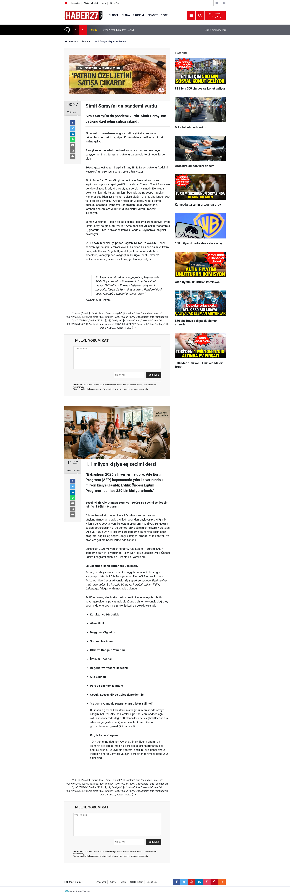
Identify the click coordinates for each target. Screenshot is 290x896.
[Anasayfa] (66, 3)
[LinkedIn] (72, 134)
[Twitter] (72, 128)
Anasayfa (101, 882)
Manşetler (75, 3)
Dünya (126, 15)
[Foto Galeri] (224, 3)
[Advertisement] (47, 88)
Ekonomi (139, 15)
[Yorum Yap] (72, 156)
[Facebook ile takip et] (176, 882)
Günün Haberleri (91, 3)
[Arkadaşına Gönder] (72, 145)
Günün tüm (215, 30)
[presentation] (75, 30)
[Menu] (191, 15)
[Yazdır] (72, 150)
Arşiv (104, 3)
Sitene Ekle (114, 3)
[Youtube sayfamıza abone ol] (191, 882)
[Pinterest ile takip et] (214, 882)
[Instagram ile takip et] (207, 882)
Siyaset (153, 15)
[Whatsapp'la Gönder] (72, 139)
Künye (113, 882)
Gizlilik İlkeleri (136, 882)
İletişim (122, 882)
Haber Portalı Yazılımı (79, 891)
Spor (164, 15)
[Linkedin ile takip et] (199, 882)
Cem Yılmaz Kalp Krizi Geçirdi (118, 30)
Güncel (114, 15)
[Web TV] (216, 3)
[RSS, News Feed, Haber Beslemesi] (222, 882)
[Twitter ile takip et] (184, 882)
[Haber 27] (83, 15)
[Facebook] (72, 122)
